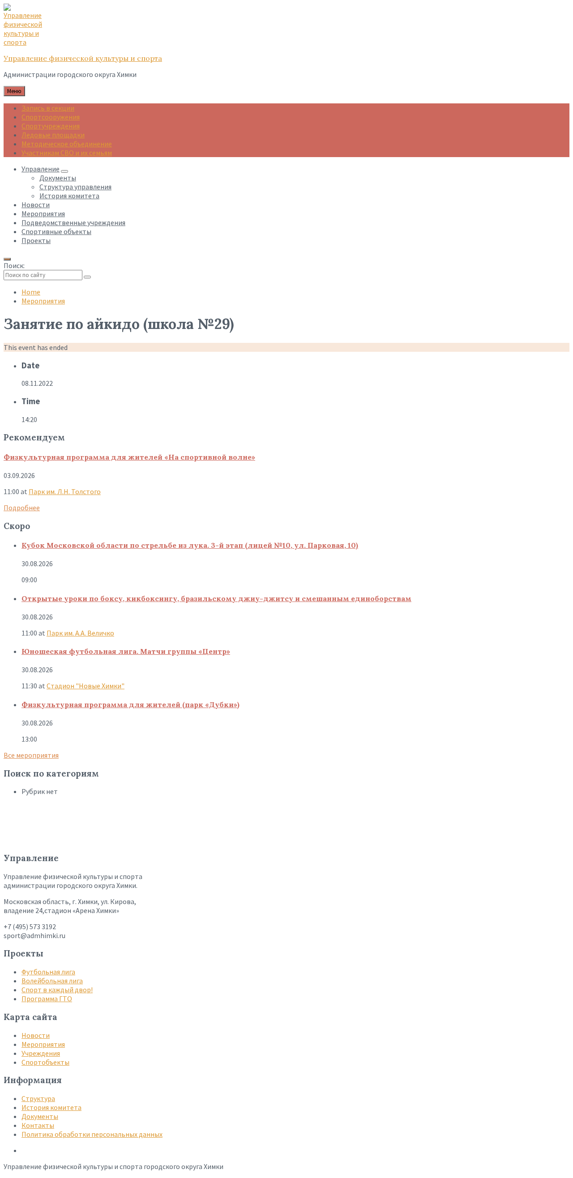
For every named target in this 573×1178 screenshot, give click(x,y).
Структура (38, 1098)
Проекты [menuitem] (36, 240)
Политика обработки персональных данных (91, 1134)
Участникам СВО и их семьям (66, 152)
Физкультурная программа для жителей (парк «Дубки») (130, 704)
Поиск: (14, 265)
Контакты (37, 1125)
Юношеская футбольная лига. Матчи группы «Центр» (125, 651)
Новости (35, 1035)
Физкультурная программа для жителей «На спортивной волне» (129, 456)
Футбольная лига (48, 971)
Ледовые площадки (53, 134)
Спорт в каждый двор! (57, 989)
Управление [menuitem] (40, 168)
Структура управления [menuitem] (75, 186)
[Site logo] (26, 42)
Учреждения (40, 1053)
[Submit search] (87, 277)
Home (30, 291)
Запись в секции (47, 107)
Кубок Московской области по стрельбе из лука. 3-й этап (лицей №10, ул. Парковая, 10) (189, 545)
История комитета (51, 1107)
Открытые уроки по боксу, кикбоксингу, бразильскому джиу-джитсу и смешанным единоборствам (216, 598)
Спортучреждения (50, 125)
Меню (14, 91)
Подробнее (22, 507)
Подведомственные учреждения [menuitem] (73, 222)
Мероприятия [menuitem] (43, 213)
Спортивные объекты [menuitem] (56, 231)
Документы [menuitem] (57, 177)
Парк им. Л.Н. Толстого (65, 491)
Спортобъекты (45, 1062)
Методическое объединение (66, 143)
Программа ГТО (46, 998)
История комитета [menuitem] (69, 195)
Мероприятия (43, 300)
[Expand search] (7, 259)
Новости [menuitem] (35, 204)
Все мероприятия (31, 755)
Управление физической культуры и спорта (83, 58)
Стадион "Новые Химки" (85, 685)
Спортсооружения (50, 116)
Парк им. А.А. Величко (80, 632)
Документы (39, 1116)
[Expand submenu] (64, 171)
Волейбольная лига (52, 980)
